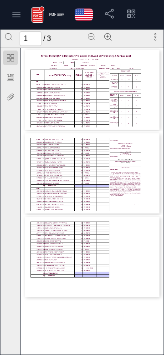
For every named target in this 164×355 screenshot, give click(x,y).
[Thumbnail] (10, 58)
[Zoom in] (108, 37)
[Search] (8, 37)
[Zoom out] (91, 37)
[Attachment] (10, 97)
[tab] (10, 59)
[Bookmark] (10, 77)
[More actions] (155, 37)
